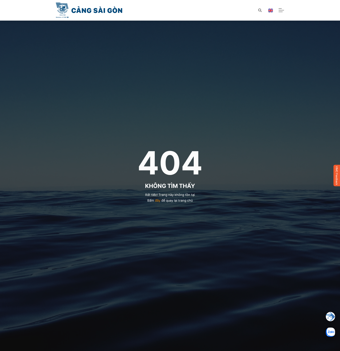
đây (157, 200)
